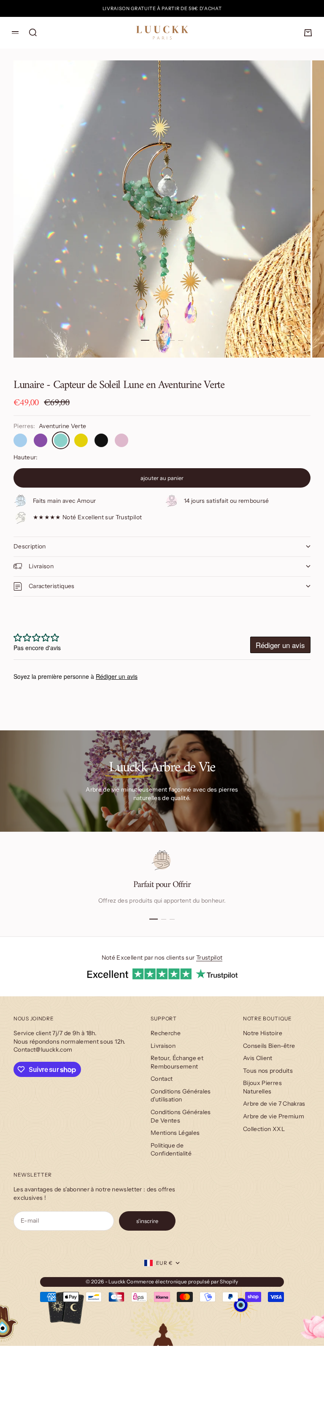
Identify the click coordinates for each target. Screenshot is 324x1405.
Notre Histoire (262, 1033)
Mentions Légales (175, 1132)
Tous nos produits (268, 1070)
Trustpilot (209, 957)
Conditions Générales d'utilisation (181, 1096)
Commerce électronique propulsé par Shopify (182, 1281)
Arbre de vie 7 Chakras (274, 1103)
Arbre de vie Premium (273, 1116)
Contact (162, 1078)
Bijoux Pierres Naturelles (262, 1087)
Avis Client (258, 1058)
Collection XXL (264, 1129)
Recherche (166, 1033)
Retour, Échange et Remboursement (177, 1062)
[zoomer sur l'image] (290, 335)
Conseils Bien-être (269, 1046)
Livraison (163, 1046)
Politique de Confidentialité (171, 1150)
